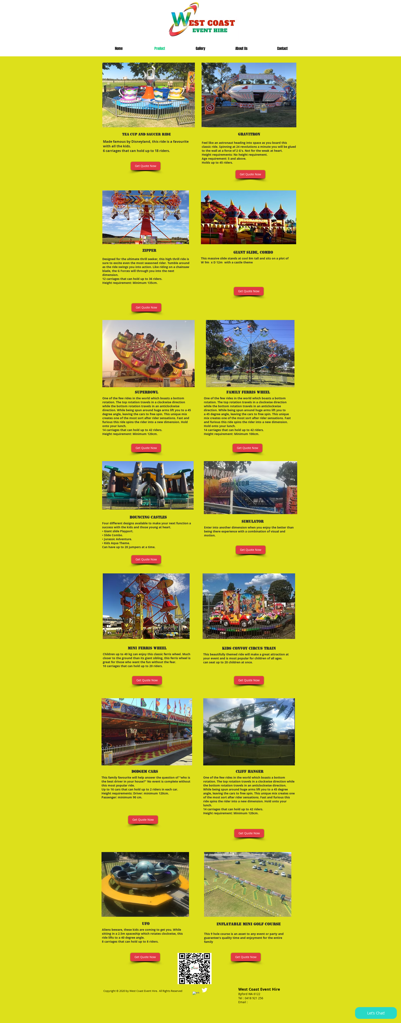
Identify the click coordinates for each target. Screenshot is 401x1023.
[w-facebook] (196, 994)
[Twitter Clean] (204, 990)
